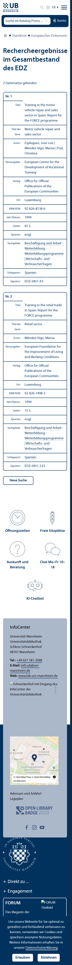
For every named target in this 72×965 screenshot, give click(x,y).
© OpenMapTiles (22, 776)
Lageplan (16, 799)
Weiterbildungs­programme (44, 254)
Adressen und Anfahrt (25, 794)
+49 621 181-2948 (29, 660)
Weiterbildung (35, 248)
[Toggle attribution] (54, 777)
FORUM (13, 903)
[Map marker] (34, 758)
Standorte (19, 36)
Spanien (30, 273)
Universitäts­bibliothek (5, 36)
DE (54, 7)
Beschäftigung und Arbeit (43, 243)
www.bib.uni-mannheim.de (38, 676)
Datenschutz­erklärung (42, 948)
